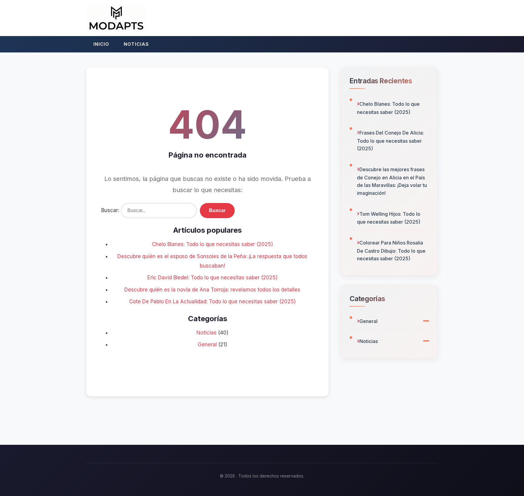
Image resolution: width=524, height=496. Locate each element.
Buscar (217, 210)
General (207, 344)
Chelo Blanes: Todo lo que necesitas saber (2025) (212, 244)
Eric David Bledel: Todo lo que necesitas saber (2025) (212, 278)
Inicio (101, 44)
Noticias (136, 44)
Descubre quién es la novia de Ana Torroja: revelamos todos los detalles (212, 290)
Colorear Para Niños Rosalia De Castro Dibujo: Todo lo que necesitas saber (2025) (391, 250)
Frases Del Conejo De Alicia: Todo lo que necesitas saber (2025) (390, 140)
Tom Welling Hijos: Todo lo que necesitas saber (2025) (388, 218)
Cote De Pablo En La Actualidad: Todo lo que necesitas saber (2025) (212, 301)
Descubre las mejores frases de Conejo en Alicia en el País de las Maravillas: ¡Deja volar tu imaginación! (392, 181)
